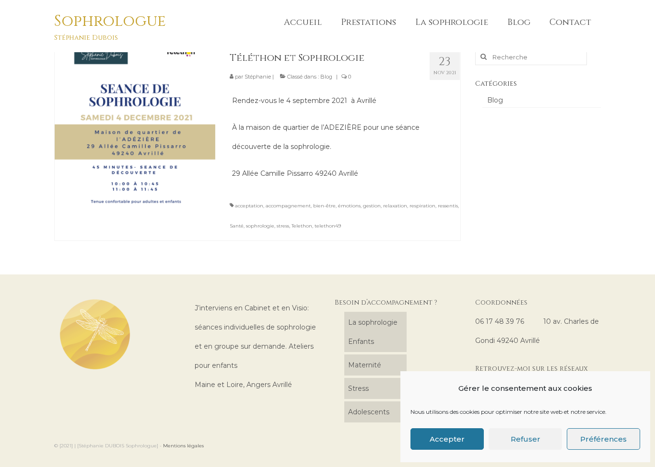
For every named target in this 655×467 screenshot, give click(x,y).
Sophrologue (110, 21)
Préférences (603, 439)
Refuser (525, 439)
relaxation (395, 206)
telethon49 (328, 226)
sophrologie (260, 226)
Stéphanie (258, 76)
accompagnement (288, 206)
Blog (326, 76)
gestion (372, 206)
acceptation (249, 206)
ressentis (448, 206)
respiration (422, 206)
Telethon (302, 226)
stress (283, 226)
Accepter (447, 439)
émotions (349, 206)
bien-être (324, 206)
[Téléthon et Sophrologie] (135, 123)
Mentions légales (183, 446)
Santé (237, 226)
